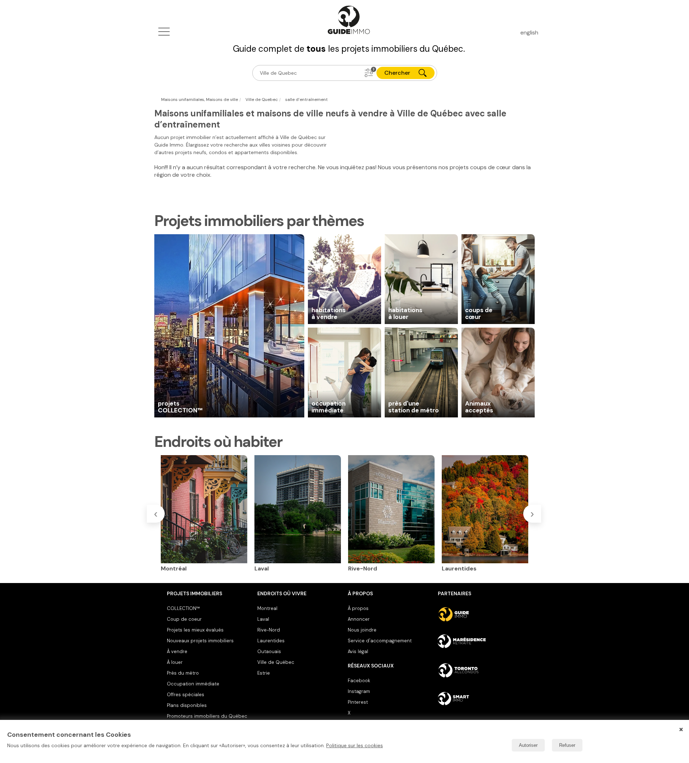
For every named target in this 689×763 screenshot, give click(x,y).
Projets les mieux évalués (195, 630)
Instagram (359, 691)
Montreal (267, 608)
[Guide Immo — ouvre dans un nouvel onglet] (480, 614)
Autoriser (528, 745)
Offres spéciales (185, 695)
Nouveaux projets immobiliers (200, 641)
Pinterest (358, 702)
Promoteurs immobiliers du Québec (207, 716)
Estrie (263, 673)
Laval (263, 619)
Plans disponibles (187, 705)
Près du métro (183, 673)
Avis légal (358, 651)
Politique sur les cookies (354, 745)
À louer (175, 662)
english (529, 32)
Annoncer (359, 619)
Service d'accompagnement (380, 641)
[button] (369, 73)
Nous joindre (362, 630)
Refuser (567, 745)
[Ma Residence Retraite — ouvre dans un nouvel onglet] (480, 642)
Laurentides (271, 641)
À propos (358, 608)
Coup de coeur (184, 619)
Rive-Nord (268, 630)
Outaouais (269, 651)
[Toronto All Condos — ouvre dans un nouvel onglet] (480, 670)
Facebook (359, 681)
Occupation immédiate (193, 684)
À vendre (177, 651)
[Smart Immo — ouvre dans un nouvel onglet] (480, 698)
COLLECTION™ (183, 608)
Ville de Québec (275, 662)
